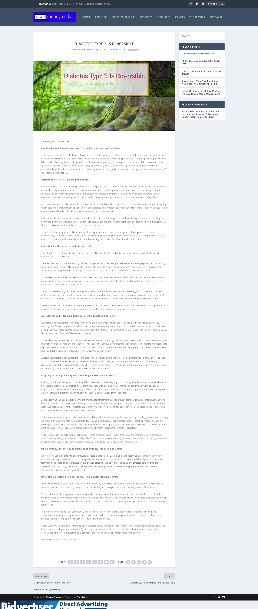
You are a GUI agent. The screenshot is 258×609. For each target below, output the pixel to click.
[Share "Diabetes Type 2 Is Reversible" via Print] (112, 562)
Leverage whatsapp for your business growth (201, 72)
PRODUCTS (146, 17)
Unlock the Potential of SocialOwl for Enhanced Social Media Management (201, 92)
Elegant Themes (54, 597)
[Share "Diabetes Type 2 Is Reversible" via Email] (106, 562)
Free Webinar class (123, 17)
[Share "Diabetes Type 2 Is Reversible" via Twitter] (76, 562)
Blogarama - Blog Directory (46, 589)
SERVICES (180, 17)
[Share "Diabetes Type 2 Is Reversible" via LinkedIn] (94, 562)
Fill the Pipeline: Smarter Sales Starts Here (201, 62)
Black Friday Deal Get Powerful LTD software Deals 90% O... (81, 3)
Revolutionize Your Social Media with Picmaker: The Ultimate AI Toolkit (201, 82)
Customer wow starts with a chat (199, 53)
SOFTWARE (216, 17)
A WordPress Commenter (195, 111)
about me (101, 17)
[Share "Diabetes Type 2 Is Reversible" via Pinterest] (88, 562)
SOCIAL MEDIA (197, 17)
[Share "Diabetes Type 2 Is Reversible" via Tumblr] (82, 562)
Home (86, 17)
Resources (163, 17)
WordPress (82, 597)
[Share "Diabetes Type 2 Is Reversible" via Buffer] (100, 562)
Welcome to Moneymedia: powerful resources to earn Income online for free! (201, 114)
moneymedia (87, 49)
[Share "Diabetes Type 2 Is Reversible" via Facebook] (70, 562)
